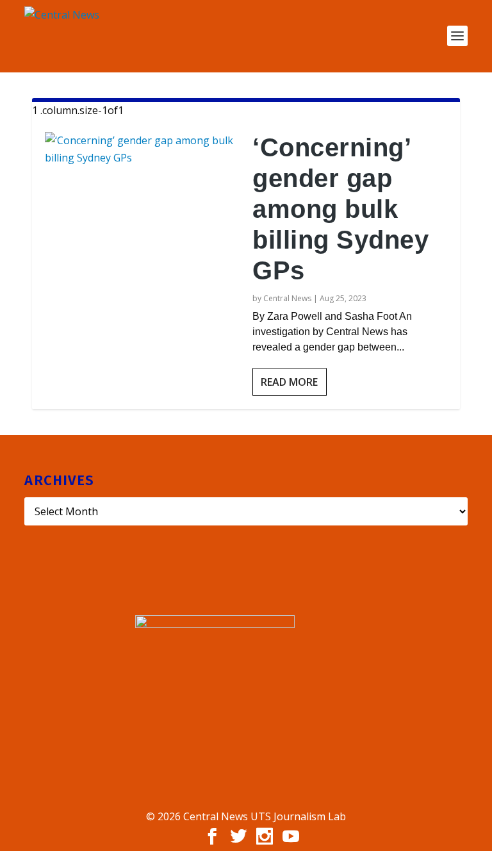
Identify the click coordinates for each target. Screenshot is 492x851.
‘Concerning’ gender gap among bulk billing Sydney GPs (340, 209)
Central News (287, 298)
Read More (289, 382)
